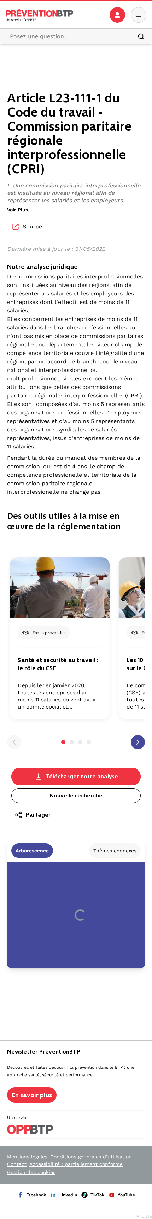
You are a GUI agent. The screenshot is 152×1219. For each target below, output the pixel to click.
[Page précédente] (14, 742)
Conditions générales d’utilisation (91, 1156)
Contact (17, 1164)
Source (32, 226)
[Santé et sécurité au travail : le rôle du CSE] (60, 587)
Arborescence (32, 850)
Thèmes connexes (114, 850)
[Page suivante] (138, 742)
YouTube (126, 1194)
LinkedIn (68, 1194)
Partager (38, 815)
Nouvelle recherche (76, 795)
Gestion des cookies (31, 1172)
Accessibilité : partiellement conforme (76, 1164)
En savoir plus (32, 1095)
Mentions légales (27, 1156)
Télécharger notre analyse (82, 776)
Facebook (36, 1194)
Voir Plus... (19, 210)
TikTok (97, 1194)
